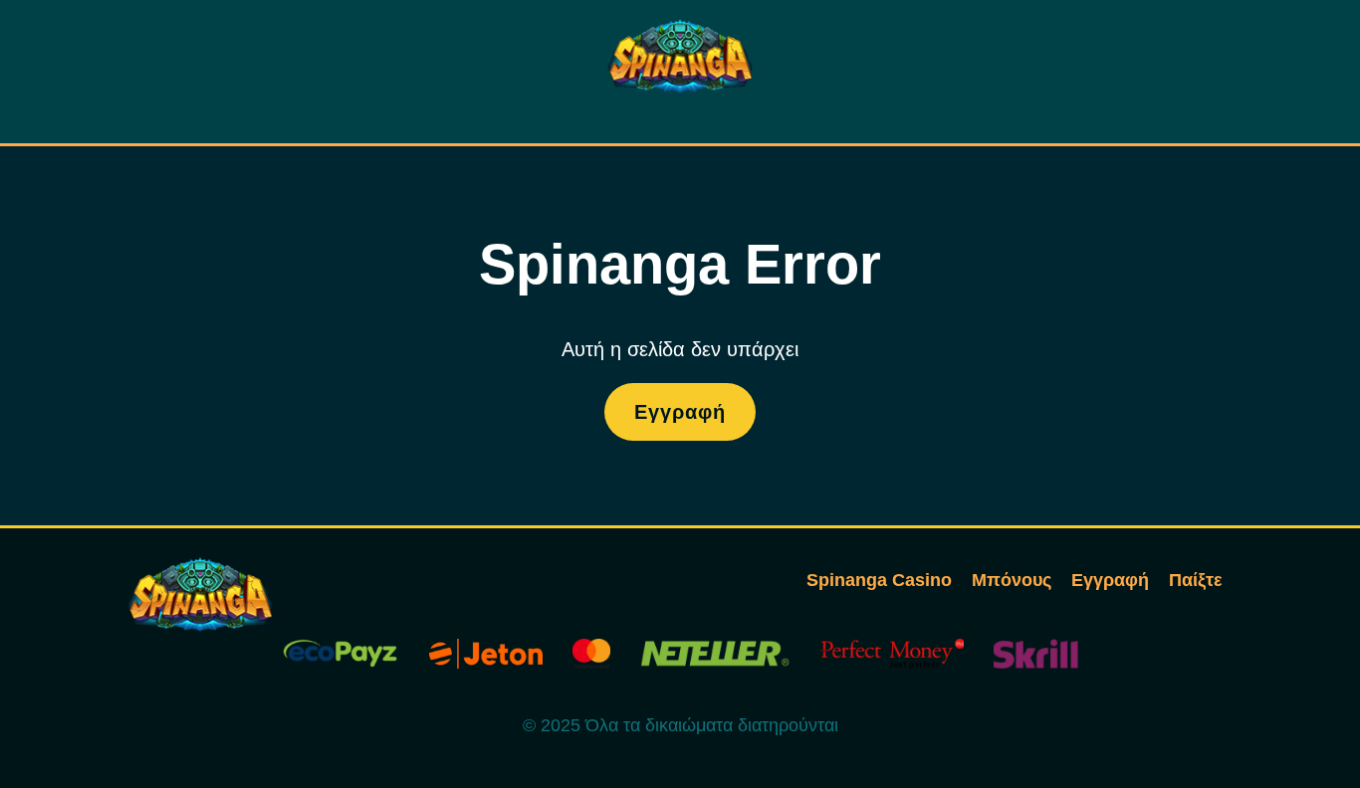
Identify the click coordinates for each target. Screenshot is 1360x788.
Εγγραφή (680, 412)
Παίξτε (1196, 580)
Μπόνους (1011, 580)
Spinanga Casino (879, 580)
